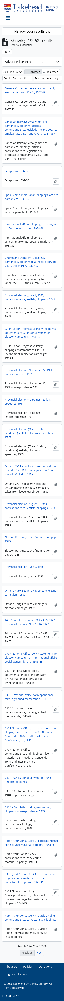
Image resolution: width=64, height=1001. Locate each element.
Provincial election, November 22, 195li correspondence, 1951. (29, 372)
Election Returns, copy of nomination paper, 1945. (32, 539)
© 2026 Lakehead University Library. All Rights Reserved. (28, 986)
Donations (45, 966)
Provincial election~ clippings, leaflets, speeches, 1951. (28, 401)
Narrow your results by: (32, 31)
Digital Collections (17, 974)
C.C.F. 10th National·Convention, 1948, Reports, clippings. (28, 780)
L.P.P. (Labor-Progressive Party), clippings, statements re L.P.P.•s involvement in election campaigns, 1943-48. (30, 332)
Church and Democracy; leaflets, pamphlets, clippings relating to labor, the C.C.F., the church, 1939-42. (30, 262)
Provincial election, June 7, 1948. (24, 567)
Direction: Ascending (47, 78)
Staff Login (12, 996)
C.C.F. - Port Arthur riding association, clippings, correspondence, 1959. (28, 809)
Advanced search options (24, 61)
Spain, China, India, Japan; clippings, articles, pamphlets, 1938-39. (32, 197)
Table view (52, 71)
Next (39, 952)
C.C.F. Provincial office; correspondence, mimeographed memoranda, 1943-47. (29, 697)
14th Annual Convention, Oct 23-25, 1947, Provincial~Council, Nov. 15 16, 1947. (30, 622)
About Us (11, 966)
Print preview (14, 71)
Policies (28, 966)
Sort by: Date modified (16, 78)
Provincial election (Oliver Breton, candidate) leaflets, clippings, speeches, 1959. (29, 433)
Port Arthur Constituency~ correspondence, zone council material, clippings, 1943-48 (32, 843)
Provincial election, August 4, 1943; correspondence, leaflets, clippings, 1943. (30, 506)
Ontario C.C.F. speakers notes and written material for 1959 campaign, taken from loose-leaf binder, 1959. (30, 470)
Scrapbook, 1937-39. (17, 171)
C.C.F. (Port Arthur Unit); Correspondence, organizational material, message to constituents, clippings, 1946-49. (31, 878)
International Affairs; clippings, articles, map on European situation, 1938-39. (32, 226)
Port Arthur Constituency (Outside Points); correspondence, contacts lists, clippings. (31, 917)
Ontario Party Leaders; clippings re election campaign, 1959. (31, 592)
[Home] (32, 7)
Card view (34, 71)
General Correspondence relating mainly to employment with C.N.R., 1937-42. (31, 90)
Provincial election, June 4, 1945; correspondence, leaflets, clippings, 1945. (30, 297)
